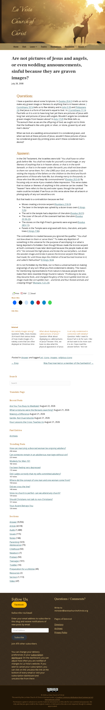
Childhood (14, 549)
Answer (24, 357)
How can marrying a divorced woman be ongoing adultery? (38, 448)
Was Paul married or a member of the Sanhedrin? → (68, 363)
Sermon (13, 577)
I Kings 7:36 (33, 231)
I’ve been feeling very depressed (25, 467)
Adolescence (15, 545)
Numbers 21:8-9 (62, 204)
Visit (24, 47)
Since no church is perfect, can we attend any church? (35, 493)
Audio (12, 530)
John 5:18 (66, 107)
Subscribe (19, 637)
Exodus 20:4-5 (65, 101)
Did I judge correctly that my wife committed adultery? (35, 473)
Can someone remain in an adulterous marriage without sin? (39, 454)
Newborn (14, 553)
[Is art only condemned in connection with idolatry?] (81, 339)
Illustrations (56, 47)
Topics (44, 47)
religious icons (65, 357)
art (41, 357)
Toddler (13, 565)
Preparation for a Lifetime (22, 569)
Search (81, 47)
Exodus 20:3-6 (72, 179)
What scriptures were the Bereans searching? (31, 410)
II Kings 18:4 (47, 260)
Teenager (14, 561)
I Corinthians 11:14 (77, 110)
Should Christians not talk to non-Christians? (31, 499)
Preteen (13, 557)
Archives (14, 435)
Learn (32, 47)
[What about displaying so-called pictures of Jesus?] (53, 339)
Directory (58, 624)
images (53, 357)
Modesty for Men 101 (20, 461)
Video (12, 581)
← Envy (15, 363)
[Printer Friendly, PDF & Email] (24, 293)
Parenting (14, 542)
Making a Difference (19, 414)
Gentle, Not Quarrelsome (22, 418)
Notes (12, 538)
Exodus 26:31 (77, 213)
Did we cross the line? (20, 486)
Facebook (19, 604)
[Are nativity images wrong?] (25, 337)
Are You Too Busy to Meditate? (24, 406)
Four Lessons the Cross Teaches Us (27, 422)
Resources (69, 47)
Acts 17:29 (58, 119)
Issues (13, 534)
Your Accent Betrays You (21, 505)
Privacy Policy (60, 632)
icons (46, 357)
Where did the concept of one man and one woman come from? (40, 480)
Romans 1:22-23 (41, 282)
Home (15, 47)
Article (13, 526)
